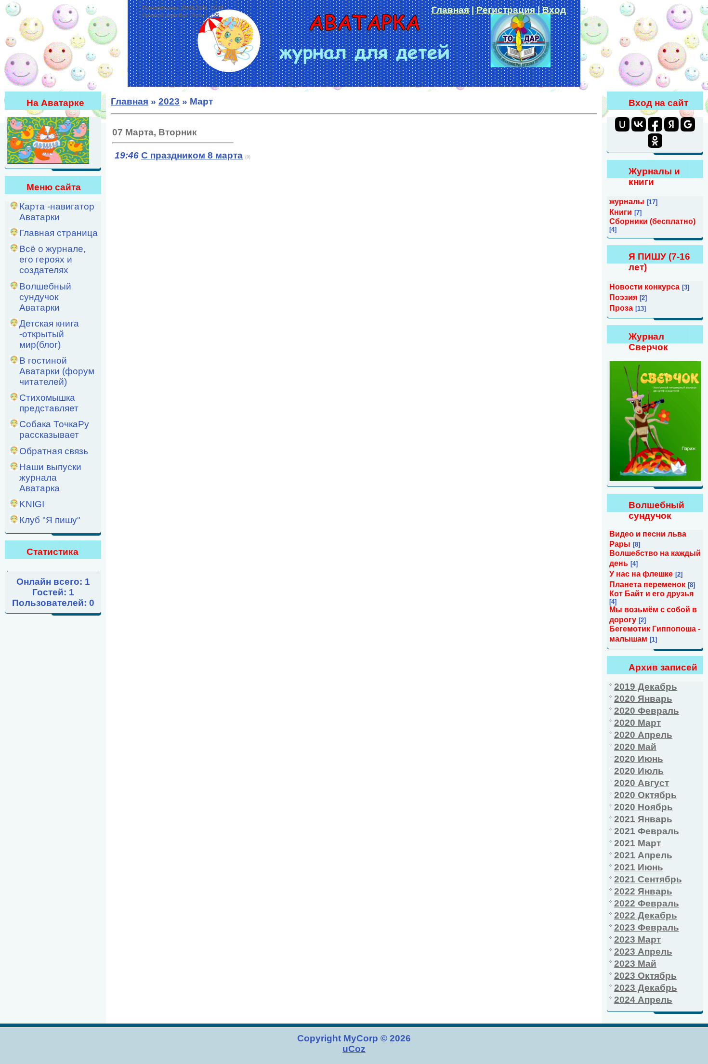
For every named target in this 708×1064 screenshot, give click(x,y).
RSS (214, 15)
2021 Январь (643, 819)
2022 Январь (643, 891)
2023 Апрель (643, 951)
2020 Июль (639, 771)
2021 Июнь (638, 867)
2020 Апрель (643, 735)
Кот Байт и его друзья (651, 594)
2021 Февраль (646, 831)
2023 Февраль (646, 927)
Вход (554, 10)
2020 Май (635, 747)
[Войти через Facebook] (655, 124)
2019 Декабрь (645, 687)
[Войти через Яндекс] (671, 124)
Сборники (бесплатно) (652, 221)
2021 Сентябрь (648, 879)
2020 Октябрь (645, 795)
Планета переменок (647, 584)
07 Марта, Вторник (154, 132)
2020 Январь (643, 699)
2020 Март (637, 723)
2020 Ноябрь (643, 807)
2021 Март (637, 843)
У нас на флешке (641, 574)
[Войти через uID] (622, 124)
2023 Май (635, 964)
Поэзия (623, 297)
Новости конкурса (644, 287)
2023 (169, 101)
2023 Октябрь (645, 976)
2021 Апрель (643, 855)
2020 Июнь (638, 759)
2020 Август (641, 783)
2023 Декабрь (645, 988)
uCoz (354, 1049)
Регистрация (505, 10)
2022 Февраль (646, 903)
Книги (620, 212)
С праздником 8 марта (192, 155)
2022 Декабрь (645, 915)
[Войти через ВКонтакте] (638, 124)
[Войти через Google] (688, 124)
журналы (626, 201)
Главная (450, 10)
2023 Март (637, 939)
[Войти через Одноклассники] (655, 140)
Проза (621, 308)
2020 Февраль (646, 711)
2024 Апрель (643, 1000)
